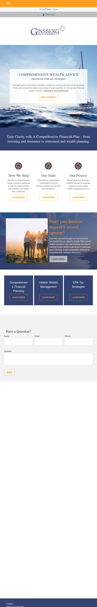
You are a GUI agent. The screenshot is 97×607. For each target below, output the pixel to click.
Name (6, 336)
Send (9, 372)
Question (8, 351)
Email (37, 336)
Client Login (50, 14)
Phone (67, 336)
